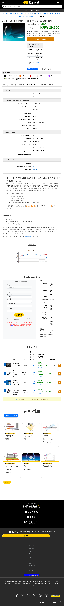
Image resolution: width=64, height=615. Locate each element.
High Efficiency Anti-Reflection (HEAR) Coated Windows (48, 13)
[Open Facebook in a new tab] (16, 596)
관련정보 (51, 85)
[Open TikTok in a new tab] (46, 596)
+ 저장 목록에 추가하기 (32, 68)
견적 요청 (38, 62)
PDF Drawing (42, 75)
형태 (9, 299)
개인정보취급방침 (25, 587)
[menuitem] (3, 2)
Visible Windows (30, 13)
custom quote (29, 236)
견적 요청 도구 (30, 521)
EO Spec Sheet (22, 78)
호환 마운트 (42, 85)
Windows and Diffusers (19, 13)
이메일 (33, 517)
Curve (32, 75)
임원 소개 (31, 548)
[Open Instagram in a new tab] (41, 596)
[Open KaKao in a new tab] (55, 596)
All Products (5, 13)
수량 (9, 309)
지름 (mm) (11, 304)
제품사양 (5, 85)
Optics (11, 13)
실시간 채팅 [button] (33, 512)
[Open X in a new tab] (22, 596)
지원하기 (30, 575)
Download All (34, 78)
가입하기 (26, 536)
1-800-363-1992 (30, 506)
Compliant (35, 163)
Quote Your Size (31, 85)
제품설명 (13, 85)
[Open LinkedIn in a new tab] (35, 596)
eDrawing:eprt (10, 78)
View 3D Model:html (11, 75)
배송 (31, 557)
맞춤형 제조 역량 (31, 206)
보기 (34, 166)
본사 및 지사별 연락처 (29, 508)
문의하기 (38, 10)
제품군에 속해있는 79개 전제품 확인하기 (29, 16)
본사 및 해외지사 (31, 551)
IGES (51, 75)
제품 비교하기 (47, 69)
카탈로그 (31, 571)
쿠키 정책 (32, 587)
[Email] (40, 16)
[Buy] (59, 365)
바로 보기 (12, 442)
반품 (31, 560)
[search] (32, 6)
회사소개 (31, 545)
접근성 (40, 587)
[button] (42, 16)
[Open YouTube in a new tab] (29, 596)
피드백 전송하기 (32, 565)
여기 (50, 206)
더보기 (7, 482)
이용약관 (36, 587)
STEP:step (24, 75)
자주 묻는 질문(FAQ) (31, 563)
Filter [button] (8, 415)
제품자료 (21, 85)
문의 (12, 325)
